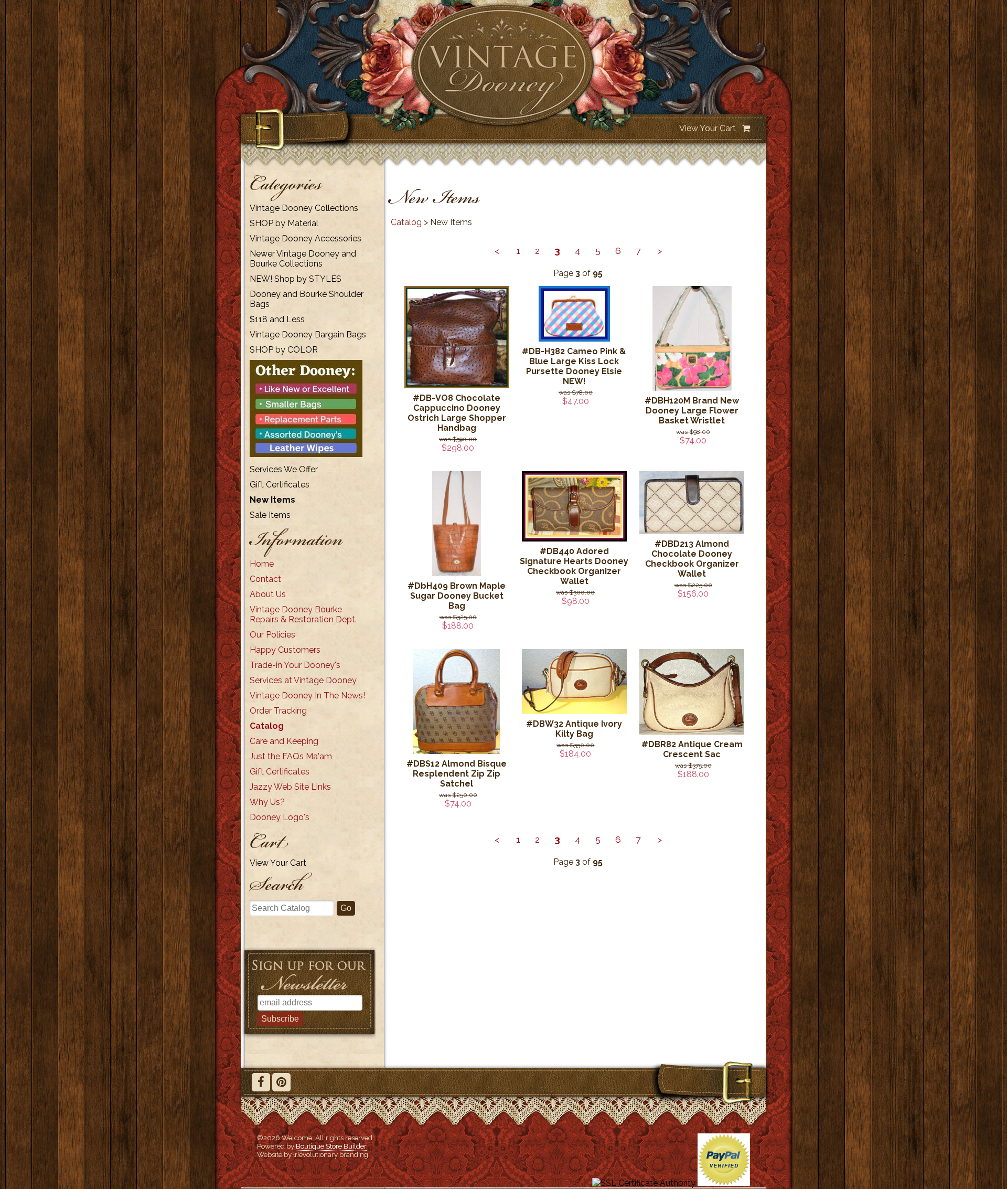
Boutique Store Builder (331, 1146)
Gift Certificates (279, 485)
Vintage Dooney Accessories (305, 238)
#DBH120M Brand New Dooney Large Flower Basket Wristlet (692, 411)
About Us (268, 594)
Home (262, 564)
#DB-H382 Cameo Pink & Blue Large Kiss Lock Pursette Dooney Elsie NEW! (574, 366)
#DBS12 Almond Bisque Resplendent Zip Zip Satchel (456, 774)
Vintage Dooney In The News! (307, 695)
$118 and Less (277, 319)
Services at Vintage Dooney (303, 680)
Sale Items (270, 515)
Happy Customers (285, 650)
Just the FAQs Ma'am (291, 756)
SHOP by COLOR (284, 350)
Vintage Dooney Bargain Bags (308, 334)
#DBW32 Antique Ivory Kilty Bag (574, 729)
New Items (272, 500)
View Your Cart (707, 128)
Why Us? (267, 802)
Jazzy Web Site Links (290, 787)
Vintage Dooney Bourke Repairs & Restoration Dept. (303, 614)
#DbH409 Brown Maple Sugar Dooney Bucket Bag (457, 596)
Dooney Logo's (279, 817)
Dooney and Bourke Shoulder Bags (306, 299)
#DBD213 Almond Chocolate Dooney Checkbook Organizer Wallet (692, 559)
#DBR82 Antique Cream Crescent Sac (692, 749)
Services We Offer (284, 469)
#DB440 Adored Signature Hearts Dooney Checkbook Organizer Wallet (574, 566)
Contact (265, 579)
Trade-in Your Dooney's (295, 665)
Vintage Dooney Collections (304, 208)
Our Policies (272, 635)
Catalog (267, 726)
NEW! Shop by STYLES (295, 279)
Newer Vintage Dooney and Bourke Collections (303, 259)
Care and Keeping (284, 741)
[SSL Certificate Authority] (643, 1183)
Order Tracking (278, 711)
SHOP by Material (284, 223)
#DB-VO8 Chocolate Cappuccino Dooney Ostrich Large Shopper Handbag (457, 413)
